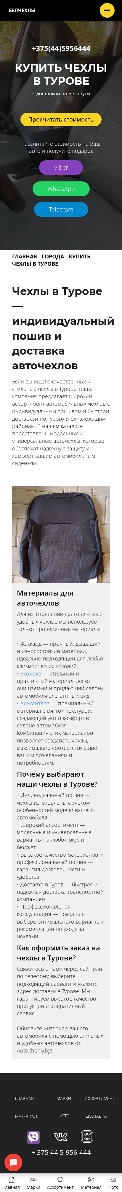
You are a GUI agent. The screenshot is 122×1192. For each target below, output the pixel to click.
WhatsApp (61, 189)
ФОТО (64, 1116)
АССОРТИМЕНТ (100, 1098)
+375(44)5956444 (61, 48)
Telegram (61, 209)
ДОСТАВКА (96, 1116)
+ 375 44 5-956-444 (61, 1152)
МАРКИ (64, 1098)
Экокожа (31, 673)
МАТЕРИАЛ (26, 1116)
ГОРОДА (53, 256)
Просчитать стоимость (61, 119)
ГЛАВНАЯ (24, 256)
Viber (61, 167)
